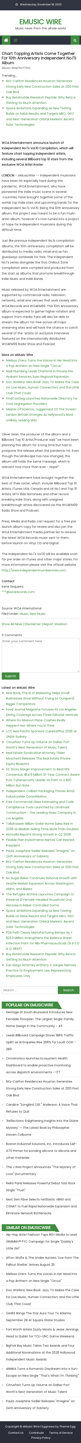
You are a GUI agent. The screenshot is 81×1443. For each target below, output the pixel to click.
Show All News (12, 624)
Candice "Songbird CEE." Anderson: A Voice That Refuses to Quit (42, 1108)
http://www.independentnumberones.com (34, 570)
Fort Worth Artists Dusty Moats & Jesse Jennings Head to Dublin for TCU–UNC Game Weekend (42, 1332)
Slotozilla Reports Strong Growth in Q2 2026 (38, 834)
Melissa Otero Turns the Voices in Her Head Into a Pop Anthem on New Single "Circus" (41, 1277)
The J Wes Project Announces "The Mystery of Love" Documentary (41, 1170)
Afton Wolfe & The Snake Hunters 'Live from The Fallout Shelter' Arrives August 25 (42, 1261)
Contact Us (16, 1433)
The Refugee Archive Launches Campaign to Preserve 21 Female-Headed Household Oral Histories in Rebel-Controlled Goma (40, 899)
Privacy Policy (40, 1438)
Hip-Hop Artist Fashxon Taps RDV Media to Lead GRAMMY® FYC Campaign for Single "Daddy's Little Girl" (41, 1241)
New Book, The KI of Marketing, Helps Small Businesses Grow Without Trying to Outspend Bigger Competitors (40, 698)
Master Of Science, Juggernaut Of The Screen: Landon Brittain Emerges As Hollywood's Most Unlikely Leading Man (41, 414)
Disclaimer (33, 624)
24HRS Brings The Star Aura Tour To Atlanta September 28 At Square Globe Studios (38, 1316)
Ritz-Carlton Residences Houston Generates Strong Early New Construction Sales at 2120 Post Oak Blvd (42, 86)
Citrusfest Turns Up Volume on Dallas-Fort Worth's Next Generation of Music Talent (38, 1388)
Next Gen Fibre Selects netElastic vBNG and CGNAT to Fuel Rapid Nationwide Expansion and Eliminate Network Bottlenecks (41, 1206)
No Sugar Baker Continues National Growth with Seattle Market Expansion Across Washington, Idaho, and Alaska (41, 883)
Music (24, 614)
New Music (38, 614)
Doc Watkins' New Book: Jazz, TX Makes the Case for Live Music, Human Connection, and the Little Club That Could (42, 387)
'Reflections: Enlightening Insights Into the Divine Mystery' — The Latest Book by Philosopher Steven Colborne (42, 1128)
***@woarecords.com (18, 592)
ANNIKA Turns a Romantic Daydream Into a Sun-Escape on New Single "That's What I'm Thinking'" (42, 1372)
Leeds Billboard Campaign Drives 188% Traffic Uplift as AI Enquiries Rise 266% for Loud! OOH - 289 (41, 1042)
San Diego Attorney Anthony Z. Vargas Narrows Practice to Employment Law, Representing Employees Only (41, 970)
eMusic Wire (40, 22)
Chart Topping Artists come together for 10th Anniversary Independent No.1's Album (39, 58)
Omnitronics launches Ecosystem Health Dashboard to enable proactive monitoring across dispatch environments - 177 (38, 1065)
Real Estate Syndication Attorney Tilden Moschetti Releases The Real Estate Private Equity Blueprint (38, 758)
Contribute (36, 1433)
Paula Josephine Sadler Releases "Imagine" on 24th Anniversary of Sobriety (40, 1404)
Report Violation (55, 624)
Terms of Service (61, 1433)
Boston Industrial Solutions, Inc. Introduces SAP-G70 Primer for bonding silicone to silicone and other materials (41, 1151)
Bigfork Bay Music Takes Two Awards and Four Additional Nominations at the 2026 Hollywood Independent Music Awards (40, 1352)
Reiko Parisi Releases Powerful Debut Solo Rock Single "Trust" (40, 1186)
